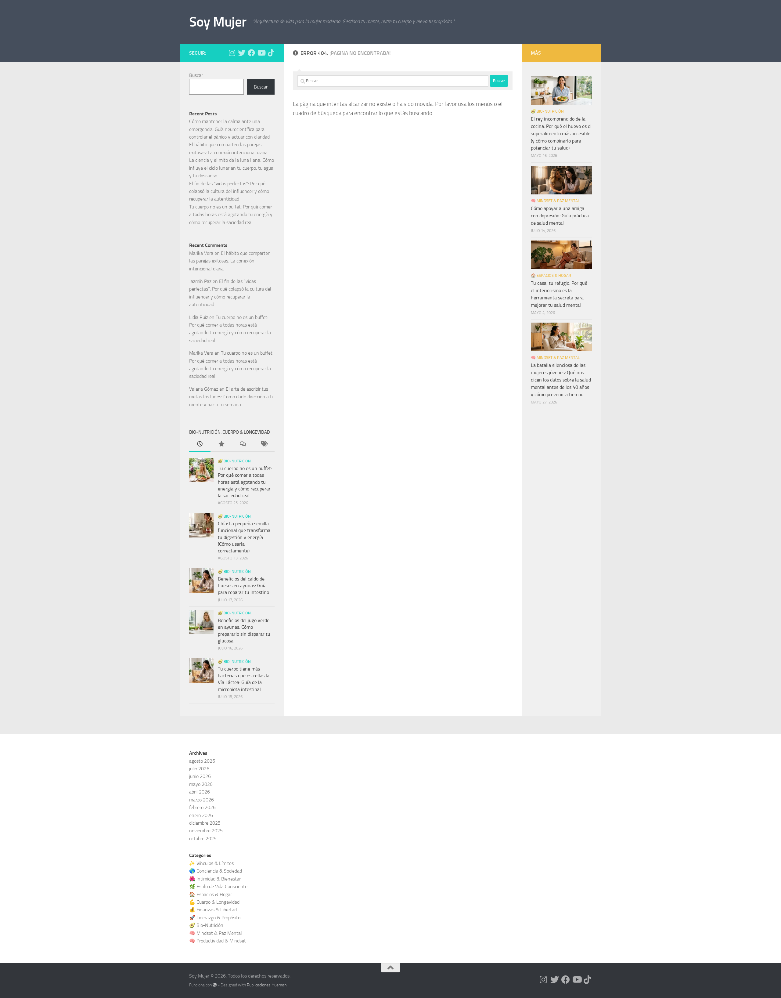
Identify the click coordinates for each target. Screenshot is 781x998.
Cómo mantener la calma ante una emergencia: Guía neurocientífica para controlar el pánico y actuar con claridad (229, 129)
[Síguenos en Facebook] (251, 52)
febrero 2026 (202, 807)
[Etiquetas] (264, 444)
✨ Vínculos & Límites (211, 863)
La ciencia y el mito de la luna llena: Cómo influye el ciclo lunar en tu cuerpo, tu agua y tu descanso (231, 168)
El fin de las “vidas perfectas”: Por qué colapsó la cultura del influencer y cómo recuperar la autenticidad (229, 191)
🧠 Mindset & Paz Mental (555, 200)
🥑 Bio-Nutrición (234, 461)
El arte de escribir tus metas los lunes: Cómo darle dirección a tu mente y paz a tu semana (231, 396)
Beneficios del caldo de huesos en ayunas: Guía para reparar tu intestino (243, 585)
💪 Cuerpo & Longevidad (214, 902)
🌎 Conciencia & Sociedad (215, 871)
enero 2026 (201, 815)
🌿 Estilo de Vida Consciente (218, 886)
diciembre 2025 (205, 823)
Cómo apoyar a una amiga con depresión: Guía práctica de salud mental (560, 215)
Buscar (196, 75)
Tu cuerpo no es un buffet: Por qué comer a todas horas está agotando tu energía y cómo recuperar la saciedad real (230, 214)
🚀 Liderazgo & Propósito (214, 917)
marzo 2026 (201, 800)
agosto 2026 (202, 761)
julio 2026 (199, 769)
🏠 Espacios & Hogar (551, 275)
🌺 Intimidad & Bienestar (215, 879)
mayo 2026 (201, 784)
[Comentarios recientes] (242, 444)
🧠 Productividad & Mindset (217, 941)
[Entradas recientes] (200, 444)
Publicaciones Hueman (266, 985)
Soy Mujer (218, 22)
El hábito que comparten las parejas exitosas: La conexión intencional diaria (230, 261)
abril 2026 (199, 792)
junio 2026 (200, 776)
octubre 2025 (203, 838)
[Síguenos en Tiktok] (271, 52)
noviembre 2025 (206, 830)
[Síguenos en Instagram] (232, 52)
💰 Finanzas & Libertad (213, 910)
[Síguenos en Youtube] (261, 52)
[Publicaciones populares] (221, 444)
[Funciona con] (215, 985)
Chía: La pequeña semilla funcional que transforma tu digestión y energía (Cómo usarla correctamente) (244, 537)
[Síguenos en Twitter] (241, 52)
